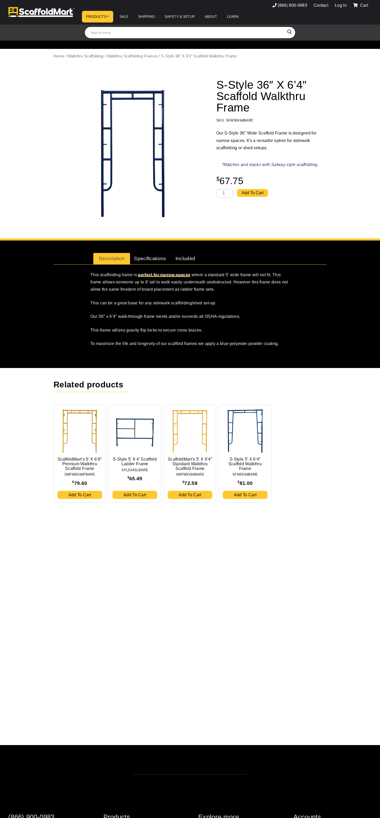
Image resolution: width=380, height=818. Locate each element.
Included (185, 258)
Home (59, 56)
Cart (363, 5)
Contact (321, 5)
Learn (233, 16)
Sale (123, 16)
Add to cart (252, 193)
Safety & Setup (180, 16)
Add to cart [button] (80, 495)
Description (112, 258)
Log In (341, 5)
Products (96, 16)
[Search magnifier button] (289, 32)
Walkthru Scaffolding (85, 56)
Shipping (146, 16)
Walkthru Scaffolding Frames (132, 56)
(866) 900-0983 (292, 5)
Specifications (150, 258)
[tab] (111, 258)
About (211, 16)
